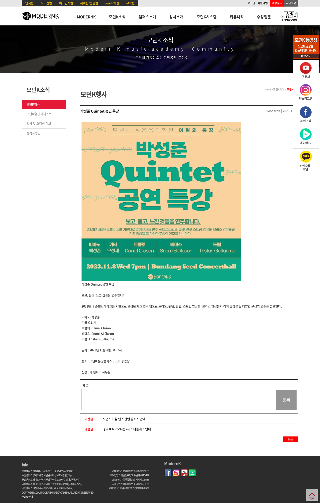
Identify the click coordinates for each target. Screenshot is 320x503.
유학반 (130, 3)
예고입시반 (66, 3)
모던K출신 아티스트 (39, 114)
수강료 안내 (27, 497)
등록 (286, 400)
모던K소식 (117, 16)
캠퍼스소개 (147, 16)
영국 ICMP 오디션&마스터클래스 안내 (127, 429)
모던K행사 (33, 104)
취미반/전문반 (89, 3)
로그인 (251, 3)
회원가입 (262, 3)
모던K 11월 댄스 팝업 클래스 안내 (124, 419)
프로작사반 (112, 3)
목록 (291, 439)
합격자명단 (33, 133)
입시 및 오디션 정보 (38, 123)
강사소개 (176, 16)
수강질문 (264, 16)
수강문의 (277, 3)
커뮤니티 (237, 16)
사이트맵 (291, 3)
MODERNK (86, 16)
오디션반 (46, 3)
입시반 (29, 3)
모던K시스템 (207, 16)
